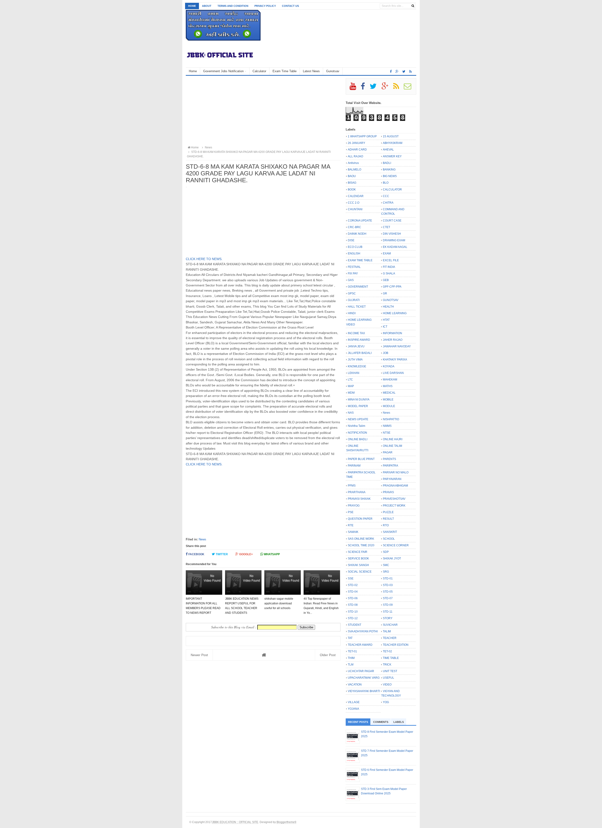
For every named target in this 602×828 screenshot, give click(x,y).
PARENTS (389, 459)
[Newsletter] (409, 88)
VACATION (355, 684)
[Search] (413, 6)
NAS (351, 412)
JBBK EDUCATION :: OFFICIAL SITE (235, 822)
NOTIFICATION (357, 432)
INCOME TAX (356, 333)
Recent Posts (358, 722)
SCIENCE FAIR (357, 552)
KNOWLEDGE (357, 366)
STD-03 (388, 585)
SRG (386, 571)
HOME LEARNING (395, 313)
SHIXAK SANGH (358, 565)
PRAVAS (388, 492)
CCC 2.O (353, 202)
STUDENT (354, 624)
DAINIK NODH (357, 233)
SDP (386, 552)
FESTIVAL (354, 267)
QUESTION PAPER (360, 518)
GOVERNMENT (358, 286)
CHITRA (388, 202)
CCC (386, 196)
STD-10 (353, 611)
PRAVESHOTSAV (394, 498)
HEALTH (388, 306)
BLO (385, 182)
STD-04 (353, 591)
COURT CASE (392, 220)
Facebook (196, 554)
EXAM (387, 253)
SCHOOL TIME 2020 (361, 545)
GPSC (352, 293)
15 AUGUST (391, 136)
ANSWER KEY (392, 156)
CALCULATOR (392, 189)
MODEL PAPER (358, 406)
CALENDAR (356, 196)
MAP (351, 386)
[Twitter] (375, 88)
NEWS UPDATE (358, 419)
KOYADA (388, 366)
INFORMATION (392, 333)
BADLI (387, 163)
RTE (350, 525)
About (206, 5)
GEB (386, 280)
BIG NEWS (390, 176)
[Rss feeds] (410, 71)
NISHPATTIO (391, 419)
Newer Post (199, 655)
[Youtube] (355, 88)
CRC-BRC (354, 227)
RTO (386, 525)
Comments (380, 722)
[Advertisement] (263, 111)
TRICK (387, 664)
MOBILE (388, 399)
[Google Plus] (386, 88)
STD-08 (353, 604)
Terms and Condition (233, 5)
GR (385, 293)
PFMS (352, 485)
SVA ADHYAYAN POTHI (363, 631)
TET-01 (352, 651)
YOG (386, 702)
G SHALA (389, 273)
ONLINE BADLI (357, 439)
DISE (351, 240)
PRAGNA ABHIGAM (395, 485)
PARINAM (354, 465)
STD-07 (388, 598)
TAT (350, 638)
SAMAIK (353, 532)
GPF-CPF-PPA (392, 286)
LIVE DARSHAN (393, 373)
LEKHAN (353, 373)
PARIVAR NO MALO (395, 472)
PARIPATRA (390, 465)
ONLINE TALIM (392, 446)
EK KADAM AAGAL (395, 247)
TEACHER (389, 638)
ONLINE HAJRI (392, 439)
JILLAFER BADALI (360, 353)
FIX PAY (353, 273)
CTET (386, 227)
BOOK (352, 189)
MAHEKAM (390, 379)
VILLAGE (354, 702)
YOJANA (353, 708)
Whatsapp (271, 554)
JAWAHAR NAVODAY (397, 346)
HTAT (386, 319)
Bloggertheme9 (286, 822)
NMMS (387, 426)
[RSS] (398, 88)
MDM (351, 392)
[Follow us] (404, 71)
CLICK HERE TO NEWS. (204, 259)
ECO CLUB (355, 247)
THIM (351, 658)
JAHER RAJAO (392, 339)
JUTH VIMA (355, 359)
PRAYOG (354, 505)
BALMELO (354, 169)
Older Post (328, 655)
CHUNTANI (355, 209)
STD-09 (388, 604)
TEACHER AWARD (360, 644)
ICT (385, 326)
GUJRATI (354, 300)
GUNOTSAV (390, 300)
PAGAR (387, 452)
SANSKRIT (390, 532)
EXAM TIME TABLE (360, 260)
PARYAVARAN (392, 479)
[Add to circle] (397, 71)
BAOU (352, 176)
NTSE (386, 432)
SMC (386, 565)
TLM (350, 664)
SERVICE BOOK (358, 558)
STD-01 (388, 578)
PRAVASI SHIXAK (359, 498)
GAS (351, 280)
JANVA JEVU (356, 346)
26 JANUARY (356, 143)
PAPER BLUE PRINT (361, 459)
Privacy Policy (265, 5)
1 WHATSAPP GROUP (362, 136)
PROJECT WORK (394, 505)
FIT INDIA (389, 267)
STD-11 (387, 611)
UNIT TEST (390, 671)
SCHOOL (389, 538)
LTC (350, 379)
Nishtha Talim (356, 426)
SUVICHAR (390, 624)
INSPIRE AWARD (359, 339)
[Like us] (390, 71)
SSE (350, 578)
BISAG (352, 182)
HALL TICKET (357, 306)
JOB (385, 353)
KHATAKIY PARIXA (395, 359)
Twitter (221, 554)
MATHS (387, 386)
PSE (350, 512)
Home (192, 5)
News (202, 539)
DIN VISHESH (392, 233)
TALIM (387, 631)
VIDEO (387, 684)
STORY (387, 618)
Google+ (245, 554)
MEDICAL (389, 392)
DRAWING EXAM (394, 240)
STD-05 (388, 591)
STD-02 (353, 585)
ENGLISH (354, 253)
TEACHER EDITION (395, 644)
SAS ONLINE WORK (361, 538)
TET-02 (387, 651)
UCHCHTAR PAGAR (361, 671)
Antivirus (353, 163)
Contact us (290, 5)
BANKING (389, 169)
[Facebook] (365, 88)
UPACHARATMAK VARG (364, 677)
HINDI (352, 313)
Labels (398, 722)
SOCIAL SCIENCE (360, 571)
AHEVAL (388, 149)
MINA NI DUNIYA (358, 399)
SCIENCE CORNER (396, 545)
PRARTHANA (356, 492)
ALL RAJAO (355, 156)
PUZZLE (388, 512)
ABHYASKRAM (392, 143)
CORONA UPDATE (360, 220)
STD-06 (353, 598)
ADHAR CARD (357, 149)
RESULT (388, 518)
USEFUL (388, 677)
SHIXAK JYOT (392, 558)
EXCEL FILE (391, 260)
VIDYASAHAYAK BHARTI (364, 691)
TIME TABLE (391, 658)
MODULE (389, 406)
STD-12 (353, 618)
